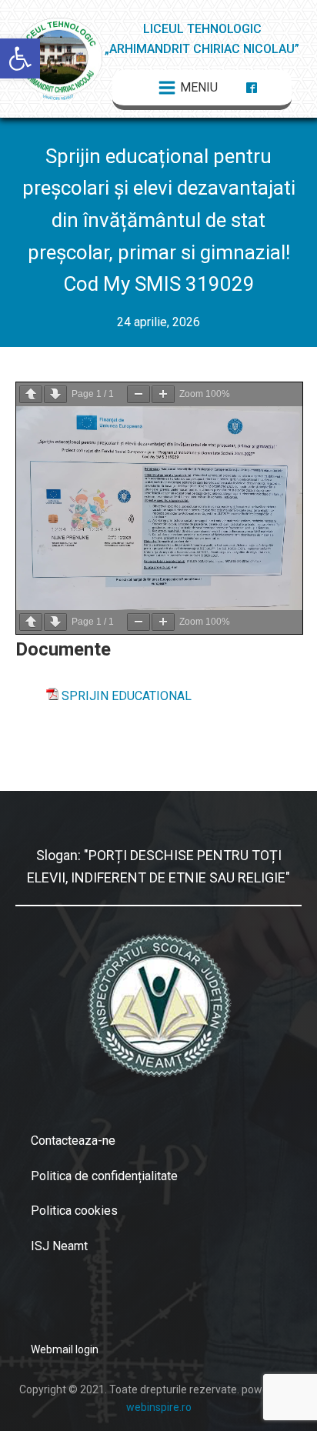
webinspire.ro (159, 1407)
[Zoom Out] (138, 394)
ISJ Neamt (59, 1246)
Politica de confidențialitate (104, 1176)
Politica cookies (74, 1210)
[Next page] (55, 394)
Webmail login (64, 1349)
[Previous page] (30, 394)
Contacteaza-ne (73, 1140)
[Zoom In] (163, 394)
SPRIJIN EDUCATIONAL (127, 696)
